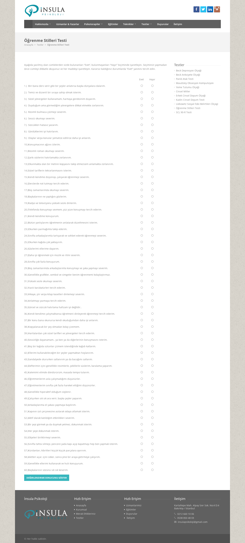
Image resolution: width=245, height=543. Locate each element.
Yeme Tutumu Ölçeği (187, 87)
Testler (145, 24)
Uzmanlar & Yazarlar (67, 24)
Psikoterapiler (92, 24)
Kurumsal (81, 509)
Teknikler (128, 24)
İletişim (178, 24)
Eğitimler (113, 24)
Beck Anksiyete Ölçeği (188, 74)
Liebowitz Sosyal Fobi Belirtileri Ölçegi (197, 103)
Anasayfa (28, 24)
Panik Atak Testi (185, 78)
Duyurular (163, 24)
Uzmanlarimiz (134, 505)
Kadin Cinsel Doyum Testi (190, 99)
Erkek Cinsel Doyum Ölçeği (191, 95)
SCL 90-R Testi (184, 112)
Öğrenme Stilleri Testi (188, 108)
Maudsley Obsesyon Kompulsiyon (195, 83)
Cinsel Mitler (183, 91)
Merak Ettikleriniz (86, 513)
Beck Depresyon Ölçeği (189, 70)
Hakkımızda (41, 24)
